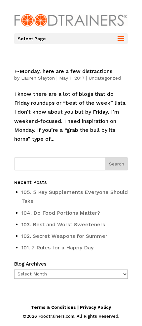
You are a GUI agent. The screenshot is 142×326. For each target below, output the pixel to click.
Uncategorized (105, 78)
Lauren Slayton (38, 78)
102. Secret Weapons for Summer (64, 236)
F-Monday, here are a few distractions (63, 71)
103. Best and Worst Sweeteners (63, 224)
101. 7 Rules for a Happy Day (57, 247)
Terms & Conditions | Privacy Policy (71, 307)
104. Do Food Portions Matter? (60, 213)
